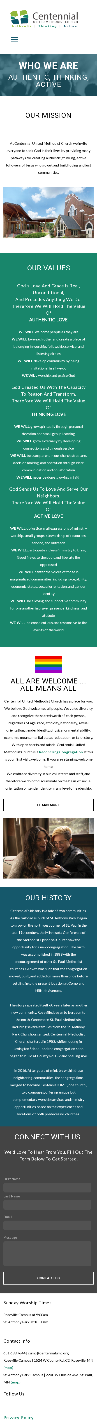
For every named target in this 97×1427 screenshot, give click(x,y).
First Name (12, 1179)
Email (7, 1217)
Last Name (11, 1196)
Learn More (48, 805)
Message (10, 1237)
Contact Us (48, 1278)
